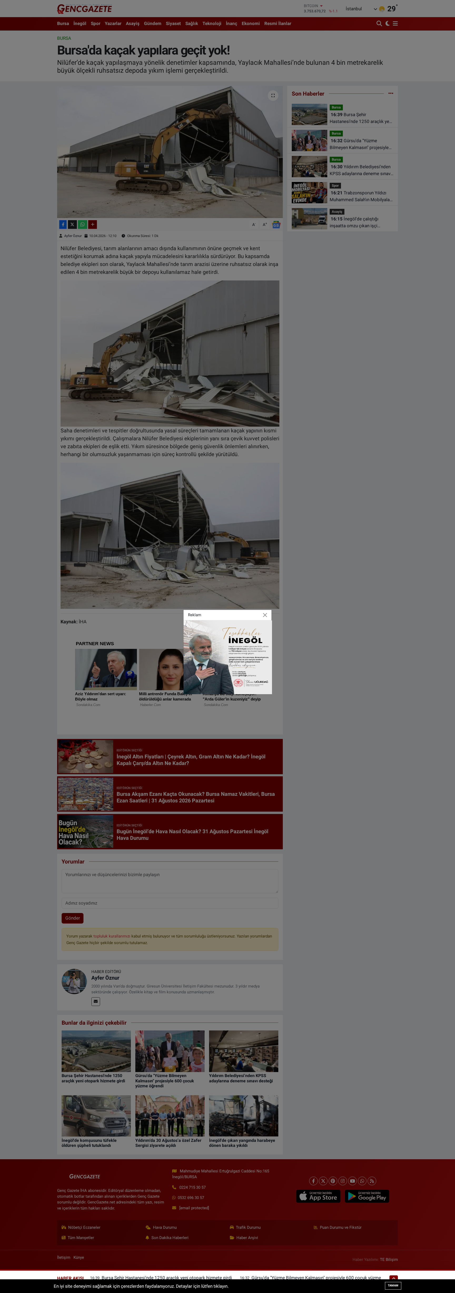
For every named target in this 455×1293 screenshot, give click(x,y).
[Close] (265, 615)
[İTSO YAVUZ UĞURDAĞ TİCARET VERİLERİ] (228, 656)
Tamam (393, 1285)
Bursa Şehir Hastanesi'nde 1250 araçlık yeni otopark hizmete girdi (167, 1277)
